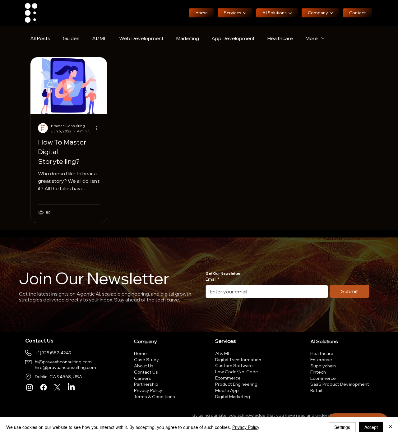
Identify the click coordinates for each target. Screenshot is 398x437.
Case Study (146, 359)
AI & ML (222, 353)
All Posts (40, 38)
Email (212, 279)
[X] (57, 387)
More (311, 38)
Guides (71, 38)
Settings (342, 427)
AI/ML (99, 38)
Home (140, 353)
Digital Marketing (232, 396)
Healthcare (280, 38)
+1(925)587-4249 (53, 353)
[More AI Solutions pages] (290, 13)
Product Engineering (236, 384)
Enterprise (321, 359)
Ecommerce (228, 378)
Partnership (146, 384)
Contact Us (146, 372)
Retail (316, 390)
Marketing (187, 38)
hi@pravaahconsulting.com (63, 362)
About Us (144, 366)
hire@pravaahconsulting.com (65, 367)
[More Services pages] (244, 13)
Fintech (318, 372)
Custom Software (234, 365)
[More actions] (98, 128)
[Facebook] (43, 387)
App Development (233, 38)
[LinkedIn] (71, 387)
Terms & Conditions (154, 396)
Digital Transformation (238, 359)
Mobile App (227, 390)
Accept (371, 427)
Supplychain (323, 366)
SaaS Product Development (339, 384)
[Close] (390, 427)
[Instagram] (29, 387)
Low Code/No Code (236, 372)
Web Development (141, 38)
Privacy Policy (148, 390)
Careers (142, 378)
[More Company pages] (331, 13)
